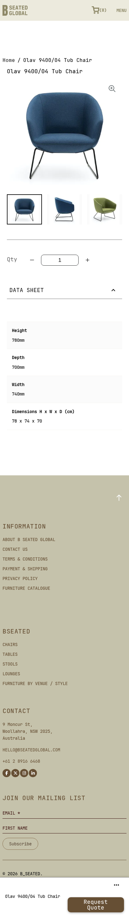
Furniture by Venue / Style (35, 683)
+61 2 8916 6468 (21, 761)
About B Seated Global (29, 539)
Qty (12, 259)
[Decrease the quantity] (32, 260)
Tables (10, 654)
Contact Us (15, 549)
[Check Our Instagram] (24, 773)
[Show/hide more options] (116, 885)
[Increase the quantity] (87, 260)
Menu (121, 10)
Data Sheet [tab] (26, 290)
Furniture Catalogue (26, 588)
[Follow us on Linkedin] (33, 773)
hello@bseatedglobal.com (31, 750)
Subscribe (20, 844)
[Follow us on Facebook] (7, 773)
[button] (24, 209)
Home (9, 60)
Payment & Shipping (25, 569)
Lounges (11, 674)
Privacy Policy (20, 578)
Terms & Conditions (25, 559)
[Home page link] (15, 10)
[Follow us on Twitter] (15, 773)
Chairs (10, 644)
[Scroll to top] (118, 497)
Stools (10, 664)
